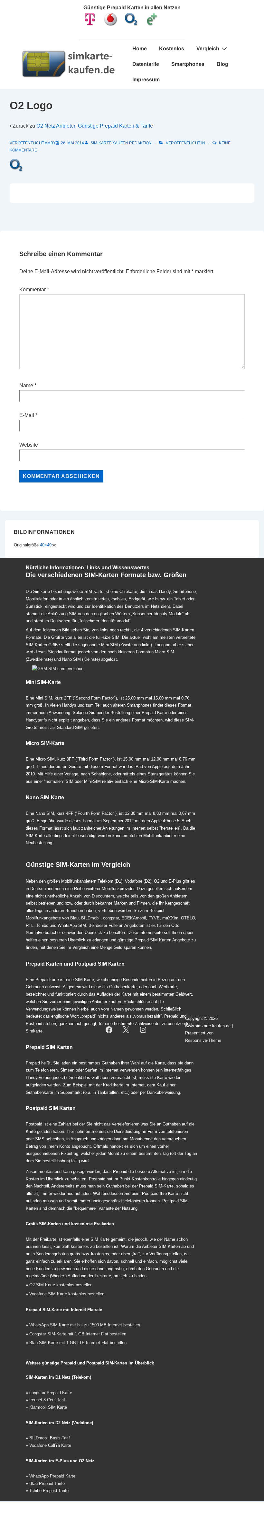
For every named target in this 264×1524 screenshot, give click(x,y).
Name (26, 385)
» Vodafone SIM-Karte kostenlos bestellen (65, 1293)
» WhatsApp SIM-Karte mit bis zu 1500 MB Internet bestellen (83, 1324)
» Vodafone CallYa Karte (48, 1445)
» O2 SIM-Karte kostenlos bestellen (59, 1284)
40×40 (46, 545)
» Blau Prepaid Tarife (45, 1483)
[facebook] (109, 1029)
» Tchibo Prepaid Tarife (47, 1490)
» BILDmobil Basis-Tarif (48, 1438)
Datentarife (145, 64)
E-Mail (26, 415)
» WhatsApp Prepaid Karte (50, 1476)
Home (139, 48)
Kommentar (34, 289)
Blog (222, 64)
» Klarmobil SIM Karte (46, 1407)
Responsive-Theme (203, 1040)
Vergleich (207, 48)
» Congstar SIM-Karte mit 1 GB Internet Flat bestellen (76, 1334)
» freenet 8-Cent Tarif (45, 1399)
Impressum (146, 79)
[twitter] (126, 1029)
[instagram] (143, 1029)
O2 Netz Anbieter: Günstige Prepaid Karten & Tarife (94, 126)
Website (28, 445)
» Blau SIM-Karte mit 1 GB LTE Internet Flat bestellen (76, 1342)
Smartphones (187, 64)
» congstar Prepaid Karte (49, 1392)
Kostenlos (171, 48)
